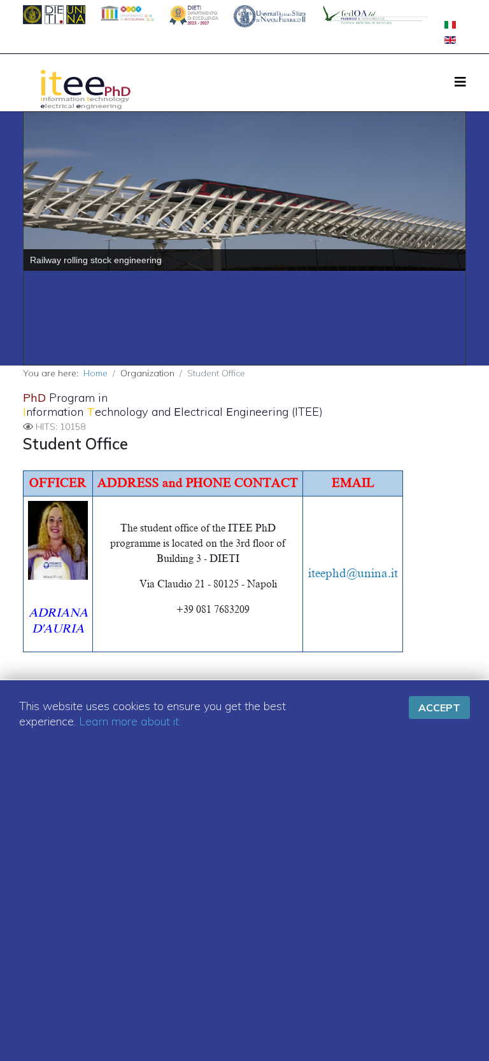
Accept (439, 707)
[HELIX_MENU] (460, 81)
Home (95, 373)
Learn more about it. (130, 721)
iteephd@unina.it (353, 573)
